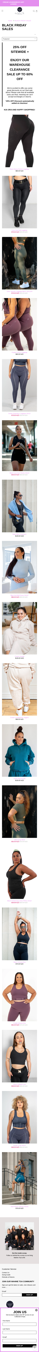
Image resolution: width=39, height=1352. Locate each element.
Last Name (6, 1329)
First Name (6, 1321)
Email (5, 1337)
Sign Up (19, 1346)
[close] (36, 1310)
